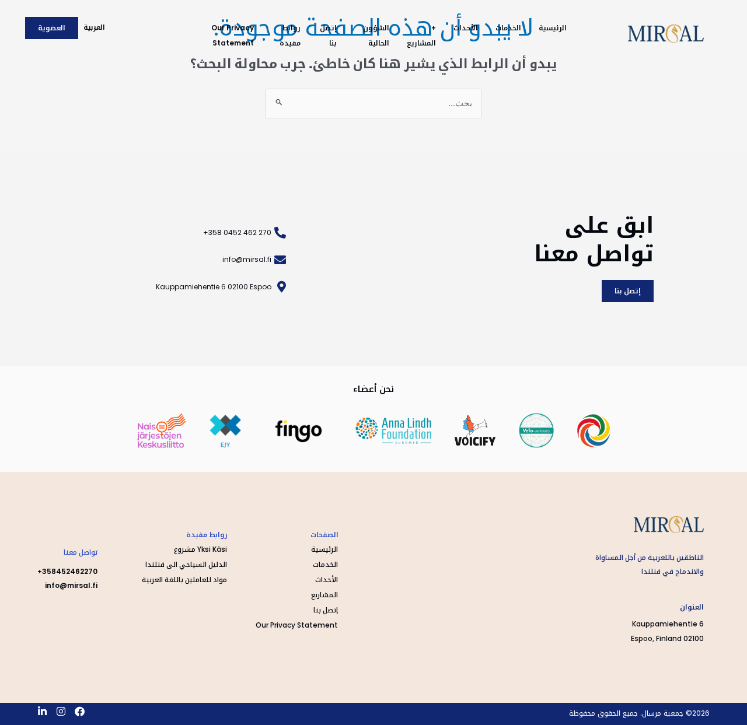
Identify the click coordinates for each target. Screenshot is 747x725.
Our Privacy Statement (297, 625)
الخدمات (508, 28)
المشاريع (324, 595)
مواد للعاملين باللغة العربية (184, 579)
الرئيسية (553, 28)
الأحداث (465, 28)
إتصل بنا (325, 610)
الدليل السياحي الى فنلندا (186, 564)
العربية (94, 27)
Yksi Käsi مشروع (200, 549)
